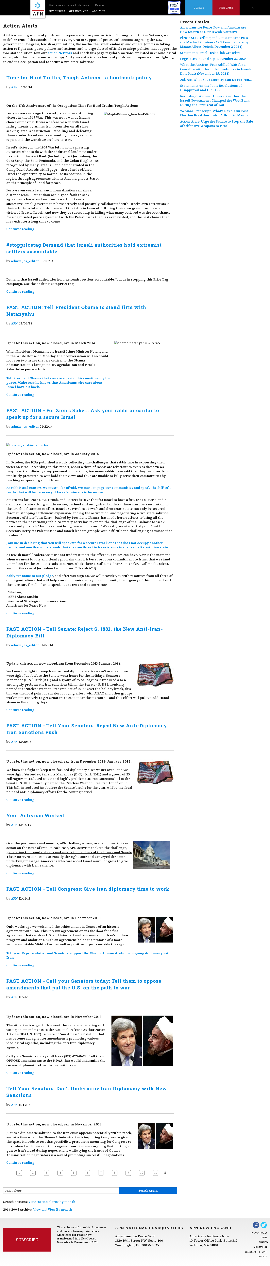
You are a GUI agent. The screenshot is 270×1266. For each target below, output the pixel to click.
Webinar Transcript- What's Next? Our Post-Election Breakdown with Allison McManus (214, 113)
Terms (264, 1237)
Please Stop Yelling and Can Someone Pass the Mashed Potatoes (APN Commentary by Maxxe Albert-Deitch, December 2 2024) (214, 42)
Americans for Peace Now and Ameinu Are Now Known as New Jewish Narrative (213, 29)
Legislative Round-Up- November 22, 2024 (213, 59)
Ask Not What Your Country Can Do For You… (216, 80)
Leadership (251, 1251)
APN (14, 87)
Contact (262, 1256)
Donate (199, 7)
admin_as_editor (25, 261)
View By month (60, 1209)
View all (39, 1209)
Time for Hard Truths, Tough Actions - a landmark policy (79, 77)
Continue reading (20, 229)
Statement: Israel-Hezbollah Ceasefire (210, 53)
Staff (264, 1251)
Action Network (59, 53)
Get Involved (78, 11)
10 (141, 1172)
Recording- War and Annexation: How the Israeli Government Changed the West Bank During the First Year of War (214, 100)
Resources (57, 11)
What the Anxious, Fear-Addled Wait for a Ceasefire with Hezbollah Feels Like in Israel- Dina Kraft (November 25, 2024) (215, 69)
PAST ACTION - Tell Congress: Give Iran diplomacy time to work (87, 889)
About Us (98, 11)
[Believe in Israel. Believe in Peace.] (37, 9)
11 (155, 1172)
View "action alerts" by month (51, 1202)
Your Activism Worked (35, 815)
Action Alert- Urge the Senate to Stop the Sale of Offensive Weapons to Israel (216, 123)
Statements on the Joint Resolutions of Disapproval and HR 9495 (211, 88)
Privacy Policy (259, 1232)
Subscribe (225, 7)
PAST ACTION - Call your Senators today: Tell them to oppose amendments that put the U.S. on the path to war (83, 984)
